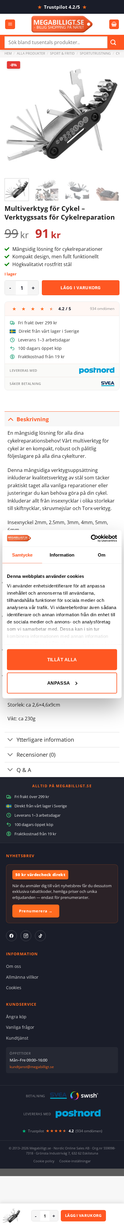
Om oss (13, 966)
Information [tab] (62, 554)
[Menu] (10, 24)
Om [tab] (101, 554)
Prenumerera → (36, 911)
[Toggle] (10, 419)
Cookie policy (43, 1161)
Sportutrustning (95, 53)
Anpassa (58, 682)
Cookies (13, 987)
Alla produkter (31, 53)
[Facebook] (11, 935)
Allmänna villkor (22, 977)
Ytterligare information (45, 739)
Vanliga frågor (20, 1027)
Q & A (24, 769)
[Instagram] (25, 935)
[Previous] (14, 115)
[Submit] (113, 42)
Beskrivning (33, 419)
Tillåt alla (62, 659)
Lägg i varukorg (80, 287)
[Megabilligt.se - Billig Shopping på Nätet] (62, 24)
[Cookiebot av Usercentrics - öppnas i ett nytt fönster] (90, 538)
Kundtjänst (17, 1038)
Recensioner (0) (36, 754)
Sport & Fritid (62, 53)
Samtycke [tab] (22, 554)
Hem (8, 53)
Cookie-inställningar (75, 1161)
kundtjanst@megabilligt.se (32, 1066)
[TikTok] (40, 935)
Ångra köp (16, 1016)
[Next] (109, 115)
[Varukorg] (114, 24)
